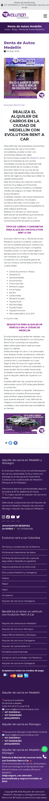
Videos (5, 578)
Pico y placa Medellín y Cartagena (19, 572)
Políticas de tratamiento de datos (19, 552)
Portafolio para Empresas (15, 652)
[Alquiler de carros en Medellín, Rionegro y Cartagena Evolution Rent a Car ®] (15, 15)
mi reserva (7, 595)
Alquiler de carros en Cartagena (18, 601)
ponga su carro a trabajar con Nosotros (22, 657)
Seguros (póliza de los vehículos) (19, 567)
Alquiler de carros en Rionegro (17, 629)
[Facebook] (16, 443)
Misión (5, 584)
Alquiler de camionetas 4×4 (16, 646)
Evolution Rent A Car (14, 105)
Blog (14, 29)
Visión (5, 589)
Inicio (7, 29)
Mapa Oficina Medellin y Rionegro (19, 635)
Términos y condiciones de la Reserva (21, 547)
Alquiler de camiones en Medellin (19, 623)
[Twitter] (10, 443)
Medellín (34, 158)
